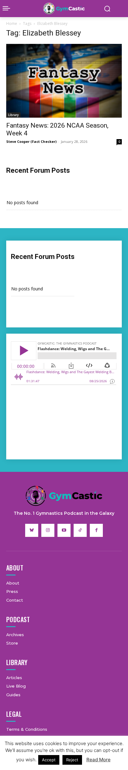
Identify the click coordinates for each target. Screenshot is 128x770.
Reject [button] (72, 759)
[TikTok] (80, 530)
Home (11, 23)
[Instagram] (47, 530)
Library (13, 115)
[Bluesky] (31, 530)
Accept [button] (49, 759)
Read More (98, 760)
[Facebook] (96, 530)
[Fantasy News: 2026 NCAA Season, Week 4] (64, 81)
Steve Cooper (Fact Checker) (31, 141)
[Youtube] (64, 530)
